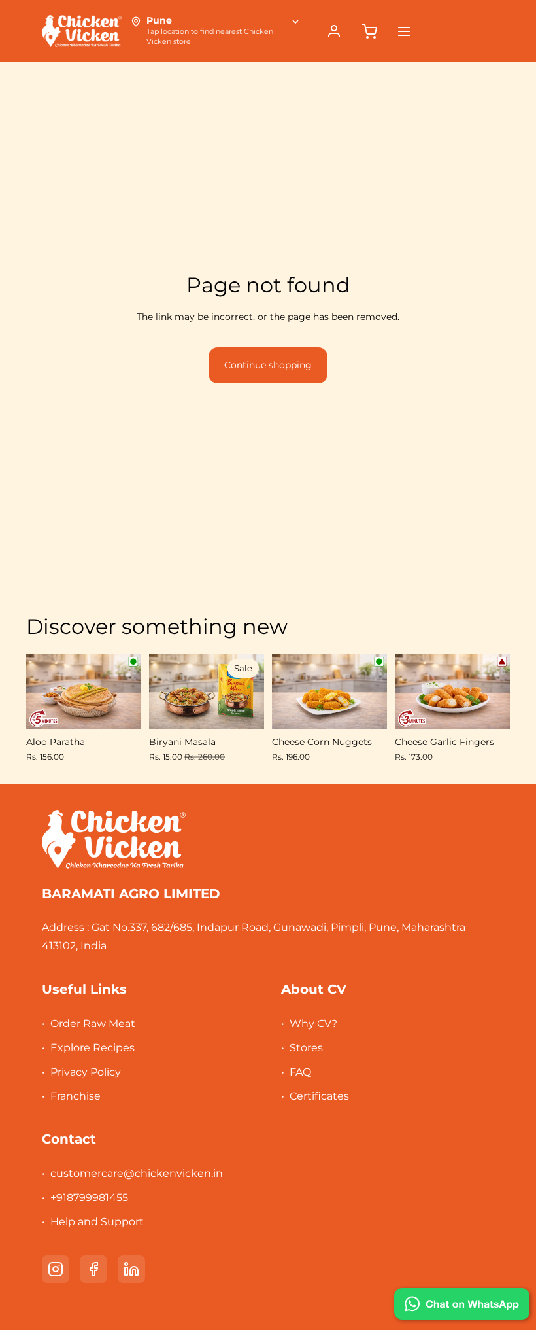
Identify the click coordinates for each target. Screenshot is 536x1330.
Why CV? (313, 1023)
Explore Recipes (92, 1047)
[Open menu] (404, 31)
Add (132, 709)
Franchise (75, 1096)
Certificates (319, 1096)
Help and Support (97, 1222)
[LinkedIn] (131, 1269)
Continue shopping (268, 365)
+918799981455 (89, 1197)
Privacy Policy (85, 1072)
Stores (306, 1047)
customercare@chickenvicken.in (136, 1173)
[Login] (334, 31)
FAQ (300, 1072)
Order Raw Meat (92, 1023)
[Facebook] (93, 1269)
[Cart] (369, 31)
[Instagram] (55, 1269)
